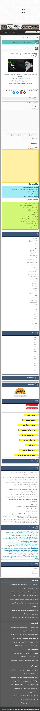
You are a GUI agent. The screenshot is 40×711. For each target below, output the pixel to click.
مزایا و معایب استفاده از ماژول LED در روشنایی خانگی (23, 494)
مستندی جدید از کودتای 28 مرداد (30, 551)
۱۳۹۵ (35, 356)
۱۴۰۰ (35, 347)
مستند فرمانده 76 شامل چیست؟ (31, 550)
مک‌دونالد (21, 551)
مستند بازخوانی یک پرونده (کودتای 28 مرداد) (20, 548)
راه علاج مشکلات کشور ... (16, 540)
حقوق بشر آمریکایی (15, 535)
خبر (36, 269)
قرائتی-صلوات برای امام (31, 203)
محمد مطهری (18, 544)
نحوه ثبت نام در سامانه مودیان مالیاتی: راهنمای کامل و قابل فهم (21, 497)
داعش (25, 538)
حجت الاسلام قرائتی (32, 262)
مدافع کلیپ (9, 546)
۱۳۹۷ (35, 354)
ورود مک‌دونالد (23, 553)
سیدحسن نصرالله (32, 293)
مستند (33, 38)
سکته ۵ (36, 212)
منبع (20, 85)
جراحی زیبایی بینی (26, 535)
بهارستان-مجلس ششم (32, 223)
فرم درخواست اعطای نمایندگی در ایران (29, 544)
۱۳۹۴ (35, 358)
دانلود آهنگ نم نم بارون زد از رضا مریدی (27, 506)
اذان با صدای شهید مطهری (32, 531)
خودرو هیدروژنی (33, 501)
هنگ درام (35, 571)
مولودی (35, 326)
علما (36, 307)
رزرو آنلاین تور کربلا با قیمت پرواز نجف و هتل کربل (25, 603)
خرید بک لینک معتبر (32, 408)
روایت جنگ (34, 286)
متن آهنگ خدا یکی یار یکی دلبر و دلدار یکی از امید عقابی (23, 480)
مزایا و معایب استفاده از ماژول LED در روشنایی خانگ (24, 617)
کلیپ (28, 555)
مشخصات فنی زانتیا (32, 487)
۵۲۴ (36, 243)
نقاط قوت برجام (15, 551)
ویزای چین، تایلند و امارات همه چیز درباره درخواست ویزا (23, 489)
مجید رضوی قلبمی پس (31, 511)
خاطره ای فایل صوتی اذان (32, 537)
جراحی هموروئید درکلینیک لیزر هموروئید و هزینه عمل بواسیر (21, 482)
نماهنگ (9, 551)
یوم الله (35, 328)
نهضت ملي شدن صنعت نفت (32, 553)
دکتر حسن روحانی (32, 274)
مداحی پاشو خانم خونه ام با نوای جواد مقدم (26, 546)
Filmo (35, 568)
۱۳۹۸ (35, 351)
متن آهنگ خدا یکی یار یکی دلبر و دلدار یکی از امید (25, 595)
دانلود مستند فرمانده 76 (17, 538)
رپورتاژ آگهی (34, 283)
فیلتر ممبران (34, 504)
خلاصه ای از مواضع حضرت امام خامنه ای (18, 537)
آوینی (36, 248)
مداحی (35, 314)
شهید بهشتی (34, 297)
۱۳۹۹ (35, 349)
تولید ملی (34, 535)
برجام (7, 534)
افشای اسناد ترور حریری (32, 216)
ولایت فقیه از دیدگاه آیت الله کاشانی (28, 219)
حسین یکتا (34, 267)
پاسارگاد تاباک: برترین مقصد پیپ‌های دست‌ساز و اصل (24, 472)
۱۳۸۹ (35, 370)
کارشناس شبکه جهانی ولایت (13, 553)
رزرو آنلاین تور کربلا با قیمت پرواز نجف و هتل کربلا (24, 484)
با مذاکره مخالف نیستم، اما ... (15, 534)
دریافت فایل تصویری (25, 78)
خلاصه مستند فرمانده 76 (32, 538)
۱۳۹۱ (35, 365)
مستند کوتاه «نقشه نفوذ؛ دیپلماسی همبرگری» (13, 550)
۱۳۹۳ (35, 361)
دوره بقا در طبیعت (28, 430)
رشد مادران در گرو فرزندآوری (29, 541)
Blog (36, 246)
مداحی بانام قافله (33, 228)
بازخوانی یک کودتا (25, 534)
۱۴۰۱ (35, 344)
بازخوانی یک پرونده (34, 534)
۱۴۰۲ (35, 342)
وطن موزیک (34, 573)
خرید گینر (31, 445)
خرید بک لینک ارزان (32, 405)
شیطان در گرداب (33, 194)
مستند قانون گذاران (32, 191)
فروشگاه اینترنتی (29, 440)
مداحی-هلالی (34, 214)
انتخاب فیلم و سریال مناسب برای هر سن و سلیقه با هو (24, 592)
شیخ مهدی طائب (33, 302)
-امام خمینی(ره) (33, 241)
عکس (36, 304)
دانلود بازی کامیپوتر (28, 425)
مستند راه (34, 321)
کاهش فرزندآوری (34, 555)
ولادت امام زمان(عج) (32, 210)
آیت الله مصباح (33, 250)
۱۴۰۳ (35, 340)
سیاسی (35, 290)
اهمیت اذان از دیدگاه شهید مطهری (13, 532)
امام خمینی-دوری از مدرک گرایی (29, 221)
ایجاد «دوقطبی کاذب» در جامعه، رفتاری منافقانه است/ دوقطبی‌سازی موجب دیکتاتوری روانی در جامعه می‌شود (20, 516)
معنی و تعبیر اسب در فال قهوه (29, 475)
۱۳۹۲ (35, 363)
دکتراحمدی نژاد (33, 276)
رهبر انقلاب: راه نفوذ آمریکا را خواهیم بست (28, 542)
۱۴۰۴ (35, 337)
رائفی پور (35, 281)
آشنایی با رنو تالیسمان (31, 508)
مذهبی (35, 316)
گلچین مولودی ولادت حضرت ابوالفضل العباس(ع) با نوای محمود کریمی (20, 557)
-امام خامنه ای (33, 238)
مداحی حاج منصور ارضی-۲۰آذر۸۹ (29, 205)
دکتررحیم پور (34, 279)
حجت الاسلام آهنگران (32, 260)
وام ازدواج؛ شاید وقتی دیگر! (30, 187)
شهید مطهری (34, 300)
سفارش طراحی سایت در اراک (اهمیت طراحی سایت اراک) (23, 499)
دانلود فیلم (31, 415)
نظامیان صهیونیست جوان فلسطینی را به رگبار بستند (24, 189)
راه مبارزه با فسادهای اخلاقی (31, 196)
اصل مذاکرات (20, 531)
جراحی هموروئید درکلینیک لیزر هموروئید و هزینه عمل (24, 599)
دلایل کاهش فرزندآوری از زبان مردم (30, 540)
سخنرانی (35, 288)
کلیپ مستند (22, 555)
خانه (37, 38)
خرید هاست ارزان (28, 435)
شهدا (36, 295)
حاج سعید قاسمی (33, 255)
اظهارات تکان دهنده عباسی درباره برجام (29, 532)
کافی (36, 309)
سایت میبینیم (30, 420)
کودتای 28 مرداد (14, 555)
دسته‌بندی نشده (33, 271)
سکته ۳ (36, 225)
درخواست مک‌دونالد (7, 538)
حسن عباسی (34, 264)
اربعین (25, 531)
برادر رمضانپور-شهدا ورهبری (30, 207)
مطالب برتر (34, 323)
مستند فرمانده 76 (6, 548)
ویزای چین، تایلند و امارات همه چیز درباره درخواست (25, 610)
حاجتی (35, 257)
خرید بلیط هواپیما (29, 450)
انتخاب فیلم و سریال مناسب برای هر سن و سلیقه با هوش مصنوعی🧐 (20, 477)
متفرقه (35, 311)
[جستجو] (37, 42)
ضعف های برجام (9, 542)
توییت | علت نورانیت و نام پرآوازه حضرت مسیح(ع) (24, 513)
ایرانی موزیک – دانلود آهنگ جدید (29, 492)
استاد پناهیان (34, 253)
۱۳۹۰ (35, 368)
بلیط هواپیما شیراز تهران (26, 455)
